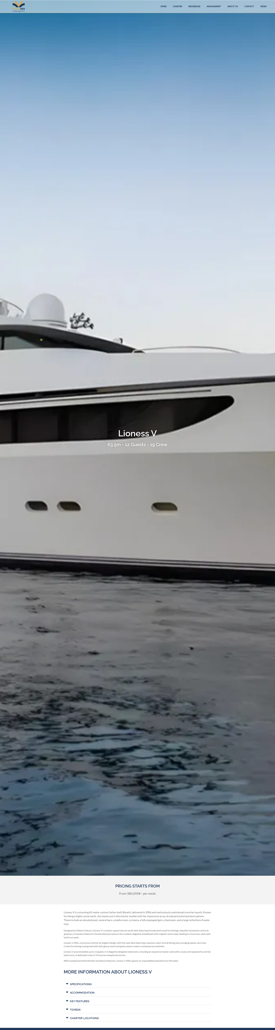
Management (214, 6)
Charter (177, 6)
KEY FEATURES (79, 1001)
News (264, 6)
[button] (137, 983)
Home (163, 6)
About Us (232, 6)
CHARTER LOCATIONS (84, 1018)
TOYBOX (75, 1009)
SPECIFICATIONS (81, 984)
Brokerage (194, 6)
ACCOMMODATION (82, 992)
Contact (249, 6)
